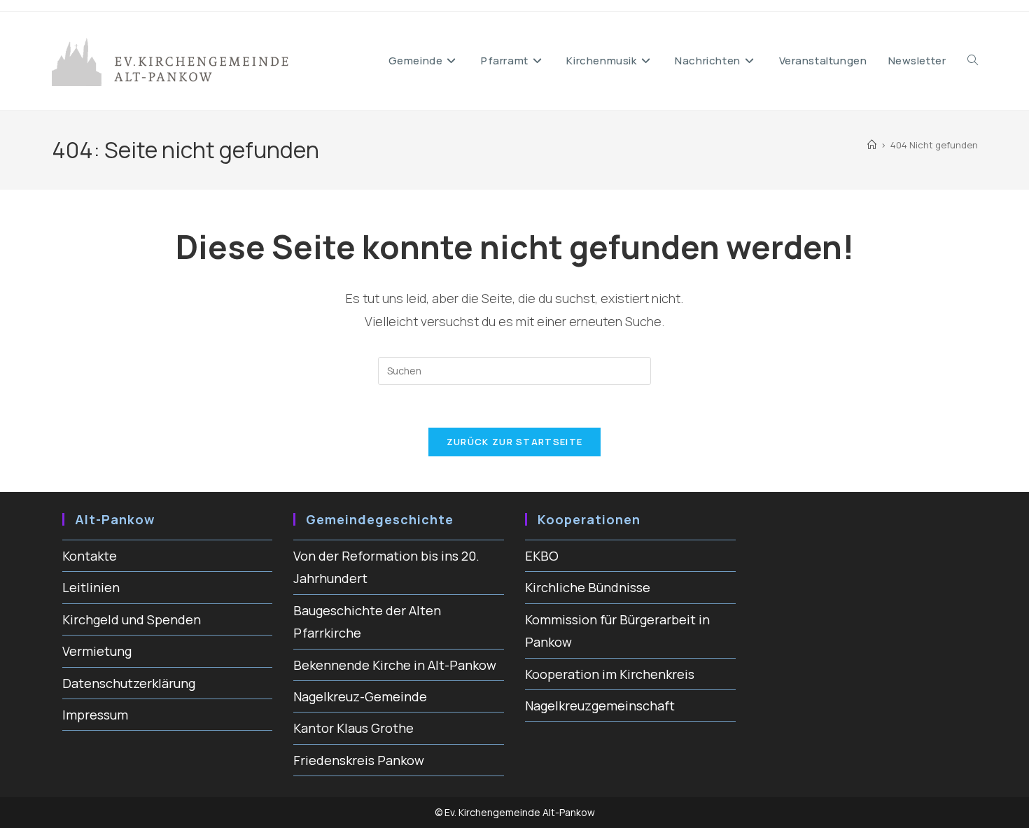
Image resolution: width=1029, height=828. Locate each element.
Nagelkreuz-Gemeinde (360, 696)
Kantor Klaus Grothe (353, 728)
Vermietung (97, 651)
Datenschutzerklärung (128, 683)
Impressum (95, 714)
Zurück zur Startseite (514, 441)
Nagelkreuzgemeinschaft (600, 705)
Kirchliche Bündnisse (587, 587)
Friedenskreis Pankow (358, 760)
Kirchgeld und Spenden (131, 619)
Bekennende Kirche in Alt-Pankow (394, 665)
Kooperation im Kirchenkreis (609, 674)
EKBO (542, 555)
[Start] (871, 145)
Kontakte (89, 555)
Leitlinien (91, 587)
